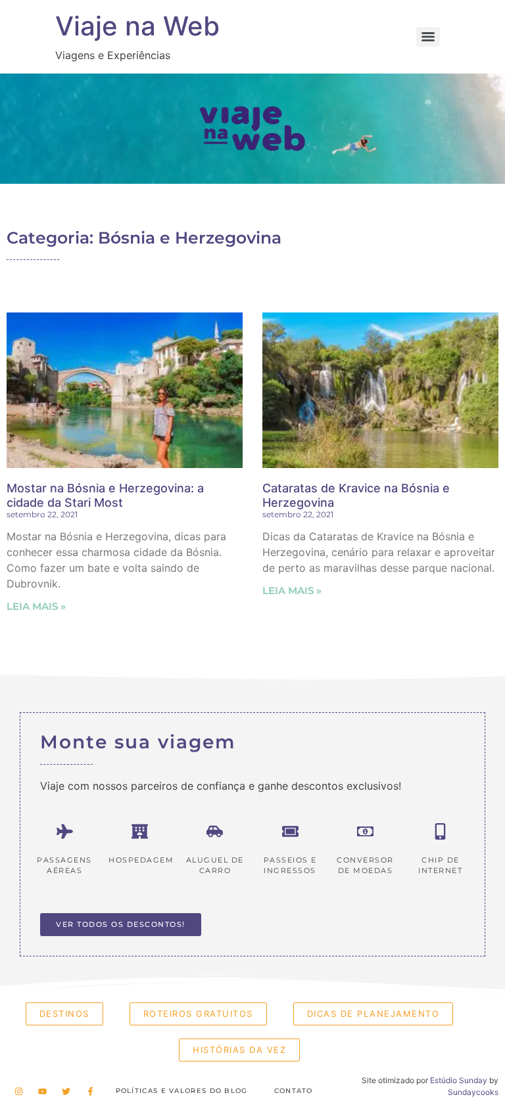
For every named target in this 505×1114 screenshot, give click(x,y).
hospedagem (141, 860)
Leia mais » (36, 606)
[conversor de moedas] (365, 831)
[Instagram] (18, 1091)
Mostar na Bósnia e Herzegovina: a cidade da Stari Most (105, 495)
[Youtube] (42, 1091)
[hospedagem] (140, 831)
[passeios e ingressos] (290, 831)
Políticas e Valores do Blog (182, 1090)
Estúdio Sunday (458, 1080)
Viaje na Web (137, 26)
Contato (293, 1090)
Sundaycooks (473, 1092)
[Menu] (428, 37)
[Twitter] (66, 1091)
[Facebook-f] (90, 1091)
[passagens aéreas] (65, 831)
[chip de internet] (440, 831)
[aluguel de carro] (214, 831)
